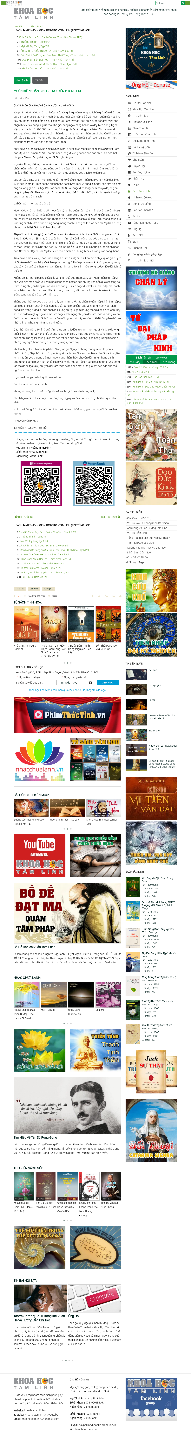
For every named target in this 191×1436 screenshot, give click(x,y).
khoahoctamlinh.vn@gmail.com (40, 1418)
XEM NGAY (108, 682)
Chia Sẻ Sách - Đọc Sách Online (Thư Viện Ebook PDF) (50, 37)
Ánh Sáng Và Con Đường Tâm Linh (147, 528)
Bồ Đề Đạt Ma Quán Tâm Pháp (34, 947)
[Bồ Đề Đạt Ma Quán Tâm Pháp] (67, 884)
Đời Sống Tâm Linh (144, 140)
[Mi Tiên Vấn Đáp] (151, 819)
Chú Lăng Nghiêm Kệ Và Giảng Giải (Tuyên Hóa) (23, 1205)
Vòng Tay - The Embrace (108, 1009)
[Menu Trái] (3, 4)
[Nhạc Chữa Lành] (42, 781)
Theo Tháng (168, 362)
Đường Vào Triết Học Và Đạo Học (146, 547)
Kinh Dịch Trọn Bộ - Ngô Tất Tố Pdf (151, 381)
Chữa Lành (139, 159)
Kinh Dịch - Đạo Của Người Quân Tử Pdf (154, 386)
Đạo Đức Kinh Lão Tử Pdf (146, 376)
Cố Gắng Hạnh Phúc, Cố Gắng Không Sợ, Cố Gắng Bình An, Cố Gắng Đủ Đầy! (162, 763)
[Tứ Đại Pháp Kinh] (151, 353)
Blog (135, 241)
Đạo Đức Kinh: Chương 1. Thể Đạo (151, 367)
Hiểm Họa (20, 589)
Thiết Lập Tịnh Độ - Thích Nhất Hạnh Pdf (45, 68)
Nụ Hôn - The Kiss (77, 1009)
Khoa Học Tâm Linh (144, 109)
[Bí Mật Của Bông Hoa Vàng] (42, 1072)
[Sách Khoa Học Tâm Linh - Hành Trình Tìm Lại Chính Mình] (40, 1298)
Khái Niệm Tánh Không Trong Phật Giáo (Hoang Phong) (45, 1207)
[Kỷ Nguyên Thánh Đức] (151, 655)
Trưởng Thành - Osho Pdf (35, 41)
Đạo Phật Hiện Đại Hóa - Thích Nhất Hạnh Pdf (48, 59)
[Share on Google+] (106, 596)
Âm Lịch (137, 216)
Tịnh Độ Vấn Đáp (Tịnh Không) (66, 1203)
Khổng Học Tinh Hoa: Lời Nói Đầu (29, 821)
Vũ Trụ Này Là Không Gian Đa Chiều (148, 523)
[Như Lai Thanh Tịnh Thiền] (95, 1072)
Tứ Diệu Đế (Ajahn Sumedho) (110, 1203)
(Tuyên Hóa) (159, 955)
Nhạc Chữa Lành (142, 121)
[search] (183, 3)
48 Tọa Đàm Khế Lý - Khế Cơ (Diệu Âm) (89, 1203)
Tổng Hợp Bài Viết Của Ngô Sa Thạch (148, 537)
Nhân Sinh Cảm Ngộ (139, 552)
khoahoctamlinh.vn (35, 1410)
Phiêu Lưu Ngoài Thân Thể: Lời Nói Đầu (102, 821)
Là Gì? (152, 700)
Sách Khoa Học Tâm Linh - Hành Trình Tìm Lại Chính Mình (40, 1318)
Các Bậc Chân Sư (143, 210)
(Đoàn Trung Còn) (157, 880)
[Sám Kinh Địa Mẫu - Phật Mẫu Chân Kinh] (151, 611)
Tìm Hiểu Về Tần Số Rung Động (35, 1137)
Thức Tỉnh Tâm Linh (144, 134)
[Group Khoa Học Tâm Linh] (151, 1420)
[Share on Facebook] (92, 596)
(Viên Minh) (159, 977)
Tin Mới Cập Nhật (142, 103)
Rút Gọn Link (140, 247)
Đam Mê (45, 1009)
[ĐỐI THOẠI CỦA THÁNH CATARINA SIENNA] (151, 1161)
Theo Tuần (151, 362)
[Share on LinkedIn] (114, 596)
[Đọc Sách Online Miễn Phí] (95, 781)
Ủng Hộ (137, 229)
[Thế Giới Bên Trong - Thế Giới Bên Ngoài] (42, 1269)
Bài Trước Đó (25, 516)
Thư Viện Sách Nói (143, 260)
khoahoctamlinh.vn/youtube (41, 1414)
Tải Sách (40, 80)
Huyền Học (139, 166)
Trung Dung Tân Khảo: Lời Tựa (66, 819)
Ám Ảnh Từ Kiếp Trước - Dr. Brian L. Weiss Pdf (47, 50)
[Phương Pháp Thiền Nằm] (95, 877)
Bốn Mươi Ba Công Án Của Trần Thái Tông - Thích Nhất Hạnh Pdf (58, 55)
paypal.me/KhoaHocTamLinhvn (97, 1425)
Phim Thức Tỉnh (142, 128)
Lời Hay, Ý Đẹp (135, 562)
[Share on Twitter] (99, 596)
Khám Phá (138, 178)
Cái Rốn (153, 670)
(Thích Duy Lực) (158, 931)
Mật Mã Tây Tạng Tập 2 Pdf (36, 46)
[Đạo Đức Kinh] (151, 504)
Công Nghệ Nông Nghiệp (147, 254)
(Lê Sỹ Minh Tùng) (158, 905)
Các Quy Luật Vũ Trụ (139, 518)
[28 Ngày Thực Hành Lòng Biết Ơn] (94, 1298)
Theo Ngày (134, 362)
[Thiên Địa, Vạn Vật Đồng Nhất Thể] (151, 863)
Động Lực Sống (142, 203)
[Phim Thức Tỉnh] (67, 733)
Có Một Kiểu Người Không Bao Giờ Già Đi (162, 717)
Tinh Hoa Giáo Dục (143, 153)
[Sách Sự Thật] (151, 1092)
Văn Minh (34, 589)
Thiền (136, 184)
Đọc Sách (22, 80)
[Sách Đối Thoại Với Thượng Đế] (95, 1269)
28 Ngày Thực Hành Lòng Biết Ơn (91, 1316)
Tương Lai (48, 589)
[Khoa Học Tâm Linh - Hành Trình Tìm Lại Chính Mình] (151, 79)
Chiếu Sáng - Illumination (20, 1011)
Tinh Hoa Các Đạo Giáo (140, 542)
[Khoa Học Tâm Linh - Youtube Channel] (42, 877)
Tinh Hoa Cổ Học (142, 197)
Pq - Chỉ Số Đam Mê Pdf (34, 576)
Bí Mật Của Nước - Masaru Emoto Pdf (41, 567)
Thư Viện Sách (141, 115)
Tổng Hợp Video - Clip (145, 222)
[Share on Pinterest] (120, 596)
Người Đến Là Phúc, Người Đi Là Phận (163, 747)
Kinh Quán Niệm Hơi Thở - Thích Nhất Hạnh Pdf (49, 64)
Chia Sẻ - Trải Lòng (138, 557)
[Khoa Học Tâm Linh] (14, 5)
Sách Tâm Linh (37, 26)
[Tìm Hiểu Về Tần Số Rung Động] (67, 1079)
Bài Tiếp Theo (109, 516)
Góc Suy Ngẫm (141, 172)
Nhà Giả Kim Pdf (140, 372)
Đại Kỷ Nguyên (141, 147)
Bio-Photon (155, 730)
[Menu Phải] (187, 4)
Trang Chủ (18, 26)
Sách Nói (138, 235)
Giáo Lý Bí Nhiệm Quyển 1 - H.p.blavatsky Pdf (45, 572)
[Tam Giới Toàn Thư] (151, 460)
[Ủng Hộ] (151, 88)
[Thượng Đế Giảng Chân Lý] (151, 308)
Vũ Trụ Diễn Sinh (137, 532)
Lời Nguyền (155, 685)
